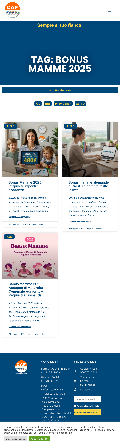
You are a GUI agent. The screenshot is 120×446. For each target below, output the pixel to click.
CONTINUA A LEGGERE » (20, 217)
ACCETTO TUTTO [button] (39, 439)
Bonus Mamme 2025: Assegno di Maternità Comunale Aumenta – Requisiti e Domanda (26, 289)
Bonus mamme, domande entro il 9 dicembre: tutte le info (89, 186)
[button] (109, 10)
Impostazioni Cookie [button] (15, 439)
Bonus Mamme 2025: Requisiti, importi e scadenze (25, 186)
